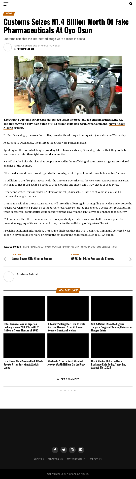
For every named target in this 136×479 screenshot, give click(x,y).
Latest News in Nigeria (66, 247)
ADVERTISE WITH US (76, 459)
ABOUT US (39, 459)
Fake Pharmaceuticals (37, 247)
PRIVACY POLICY (55, 459)
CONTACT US (96, 459)
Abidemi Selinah (25, 48)
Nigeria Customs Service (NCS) (99, 247)
